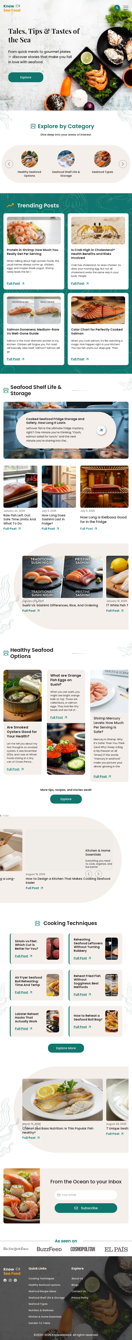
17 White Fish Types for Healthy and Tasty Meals (59, 605)
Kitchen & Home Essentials (45, 1316)
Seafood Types (65, 172)
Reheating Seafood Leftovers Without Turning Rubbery (88, 945)
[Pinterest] (15, 1280)
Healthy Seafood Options (44, 1285)
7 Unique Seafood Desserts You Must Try (53, 1128)
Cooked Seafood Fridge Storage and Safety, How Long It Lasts (55, 421)
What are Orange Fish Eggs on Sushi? (65, 680)
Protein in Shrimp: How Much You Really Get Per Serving (32, 252)
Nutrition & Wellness (41, 1310)
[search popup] (117, 8)
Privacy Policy (80, 1297)
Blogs (75, 1285)
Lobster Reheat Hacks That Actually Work (27, 1017)
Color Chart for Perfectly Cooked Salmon (97, 331)
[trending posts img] (34, 230)
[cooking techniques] (52, 949)
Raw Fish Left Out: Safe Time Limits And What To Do (19, 519)
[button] (9, 164)
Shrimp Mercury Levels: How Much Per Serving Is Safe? (109, 725)
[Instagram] (10, 1280)
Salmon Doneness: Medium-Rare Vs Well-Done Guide (33, 331)
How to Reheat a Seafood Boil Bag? (88, 1017)
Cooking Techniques (41, 1278)
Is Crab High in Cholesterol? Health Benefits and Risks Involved (93, 254)
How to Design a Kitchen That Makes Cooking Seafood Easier (68, 880)
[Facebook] (5, 1280)
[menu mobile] (126, 7)
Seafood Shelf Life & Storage (29, 174)
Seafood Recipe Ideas (102, 172)
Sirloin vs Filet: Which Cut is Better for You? (26, 945)
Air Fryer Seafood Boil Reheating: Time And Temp (28, 981)
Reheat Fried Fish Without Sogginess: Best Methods (87, 981)
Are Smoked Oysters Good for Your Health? (22, 732)
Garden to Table (39, 1323)
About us (77, 1278)
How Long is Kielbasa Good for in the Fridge (103, 519)
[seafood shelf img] (20, 487)
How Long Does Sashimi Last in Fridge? (53, 519)
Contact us (79, 1291)
